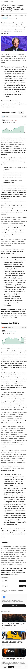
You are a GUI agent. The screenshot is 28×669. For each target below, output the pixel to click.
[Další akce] (25, 628)
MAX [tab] (14, 122)
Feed (6, 1)
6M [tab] (5, 122)
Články (11, 1)
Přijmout (11, 667)
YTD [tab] (7, 122)
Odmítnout (4, 667)
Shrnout (5, 18)
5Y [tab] (11, 122)
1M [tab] (3, 122)
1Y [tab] (9, 122)
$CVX (21, 112)
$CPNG (16, 323)
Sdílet (12, 18)
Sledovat (23, 581)
